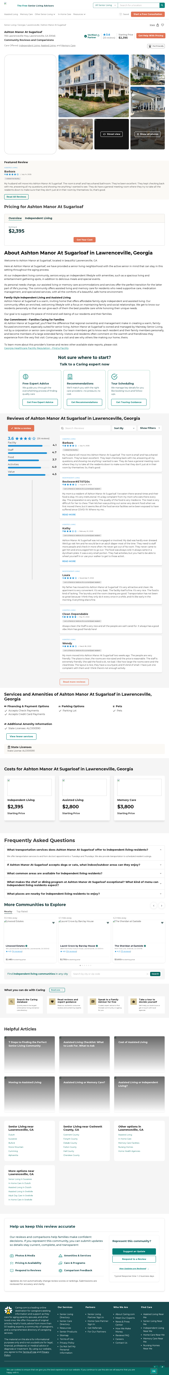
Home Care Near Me (154, 1335)
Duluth (11, 1135)
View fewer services (21, 736)
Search (155, 974)
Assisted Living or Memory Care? (84, 1082)
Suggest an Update (134, 1251)
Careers (120, 1339)
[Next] (161, 905)
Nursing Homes (125, 1147)
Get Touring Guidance (129, 402)
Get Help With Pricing (151, 35)
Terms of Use (29, 1352)
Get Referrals (95, 1328)
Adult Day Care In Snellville (20, 1195)
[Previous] (154, 905)
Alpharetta (13, 1155)
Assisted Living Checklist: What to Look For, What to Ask (84, 1044)
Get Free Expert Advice (40, 402)
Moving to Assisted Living (25, 1082)
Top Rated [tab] (22, 911)
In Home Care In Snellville (20, 1199)
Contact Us (121, 1343)
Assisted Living (48, 45)
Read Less (55, 990)
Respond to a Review (134, 1259)
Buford (11, 1143)
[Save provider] (162, 25)
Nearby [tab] (8, 911)
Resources (65, 1328)
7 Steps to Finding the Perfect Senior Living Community (28, 1044)
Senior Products (68, 1331)
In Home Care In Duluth (19, 1183)
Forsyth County (70, 1139)
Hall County (68, 1151)
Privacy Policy (67, 1343)
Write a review (22, 428)
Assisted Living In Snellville (20, 1191)
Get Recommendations (84, 402)
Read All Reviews (16, 197)
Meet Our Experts (125, 1318)
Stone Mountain (15, 1147)
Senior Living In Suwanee (20, 1179)
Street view (113, 134)
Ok (153, 1371)
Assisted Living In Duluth (19, 1187)
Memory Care (68, 45)
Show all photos (149, 134)
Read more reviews (74, 682)
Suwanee (12, 1139)
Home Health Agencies (129, 1151)
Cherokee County (71, 1155)
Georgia (21, 25)
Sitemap (64, 1335)
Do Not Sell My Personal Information (68, 1349)
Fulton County (70, 1147)
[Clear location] (147, 974)
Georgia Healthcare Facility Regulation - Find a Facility (36, 348)
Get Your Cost (84, 240)
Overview (15, 218)
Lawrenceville (33, 25)
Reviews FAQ (122, 1335)
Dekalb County (70, 1143)
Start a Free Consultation (148, 14)
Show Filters (148, 428)
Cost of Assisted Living (132, 1042)
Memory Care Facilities (128, 1143)
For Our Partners (97, 1331)
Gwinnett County (71, 1135)
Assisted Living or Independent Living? (138, 1084)
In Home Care (124, 1139)
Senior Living (10, 25)
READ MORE (69, 514)
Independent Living (29, 45)
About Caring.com (125, 1314)
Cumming (13, 1151)
